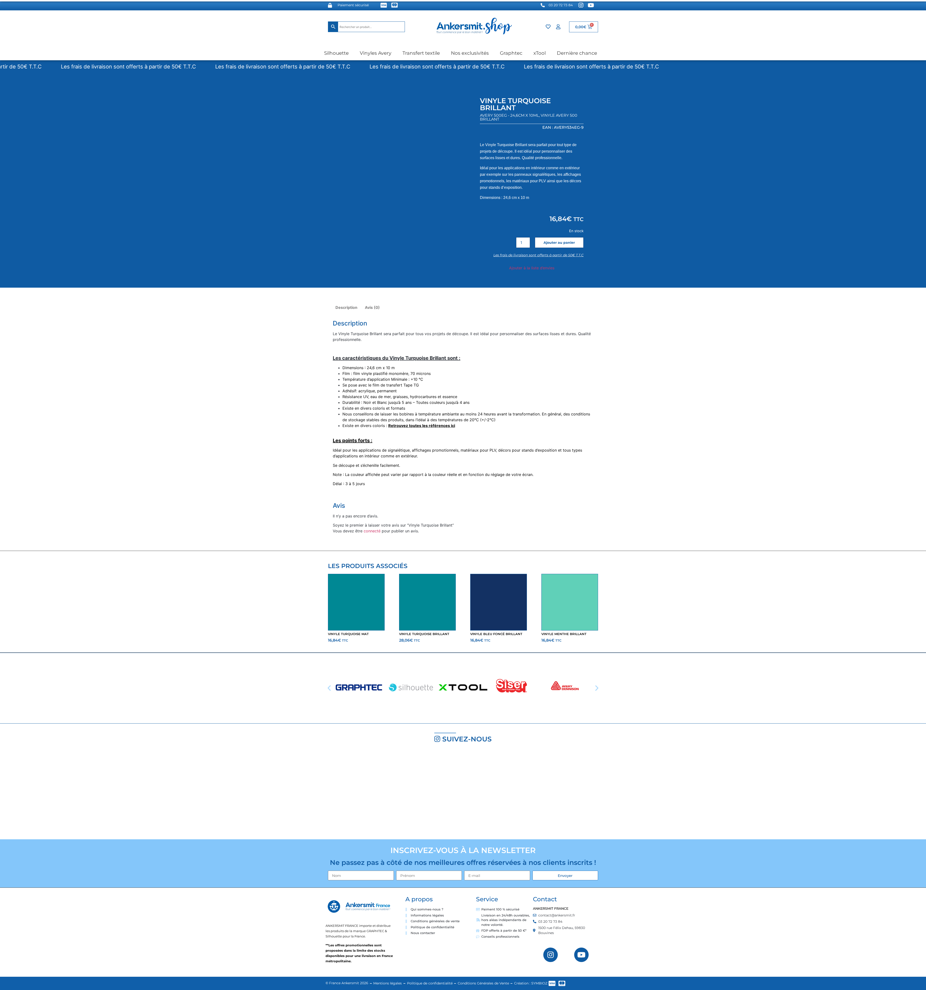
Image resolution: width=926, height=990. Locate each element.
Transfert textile (421, 53)
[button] (329, 688)
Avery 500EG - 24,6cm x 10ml (509, 115)
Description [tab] (346, 307)
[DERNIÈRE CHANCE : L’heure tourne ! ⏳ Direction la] (694, 793)
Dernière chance (577, 53)
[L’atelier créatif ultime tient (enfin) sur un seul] (77, 793)
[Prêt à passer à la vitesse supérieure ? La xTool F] (849, 793)
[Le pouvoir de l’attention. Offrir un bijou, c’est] (540, 793)
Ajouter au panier (559, 242)
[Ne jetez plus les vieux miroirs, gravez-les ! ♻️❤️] (231, 793)
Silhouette (336, 53)
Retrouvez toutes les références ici (421, 425)
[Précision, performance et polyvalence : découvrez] (386, 793)
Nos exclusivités (470, 53)
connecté (372, 531)
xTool (539, 53)
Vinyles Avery (375, 53)
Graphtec (511, 53)
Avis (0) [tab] (372, 307)
